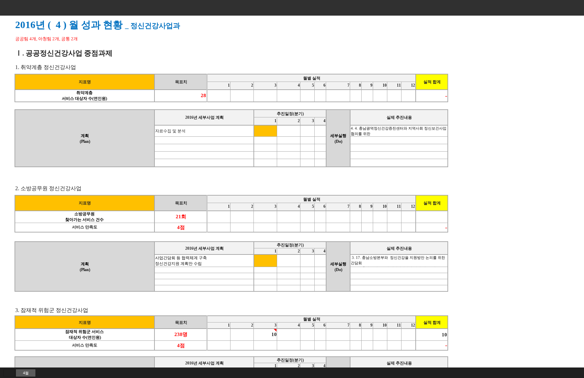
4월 (26, 372)
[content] (292, 191)
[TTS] (562, 7)
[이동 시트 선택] (9, 373)
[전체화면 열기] (573, 7)
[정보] (551, 7)
